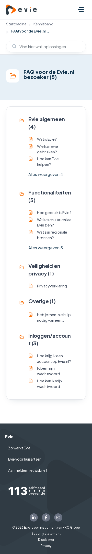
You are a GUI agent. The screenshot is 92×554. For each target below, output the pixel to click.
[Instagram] (58, 517)
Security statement (46, 533)
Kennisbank (43, 24)
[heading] (46, 123)
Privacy (46, 546)
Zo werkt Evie (19, 448)
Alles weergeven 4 (45, 174)
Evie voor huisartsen (24, 459)
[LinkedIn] (34, 517)
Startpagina (16, 24)
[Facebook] (46, 517)
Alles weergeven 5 (45, 247)
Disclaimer (46, 540)
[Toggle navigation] (81, 9)
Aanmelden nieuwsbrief (27, 470)
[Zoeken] (12, 46)
